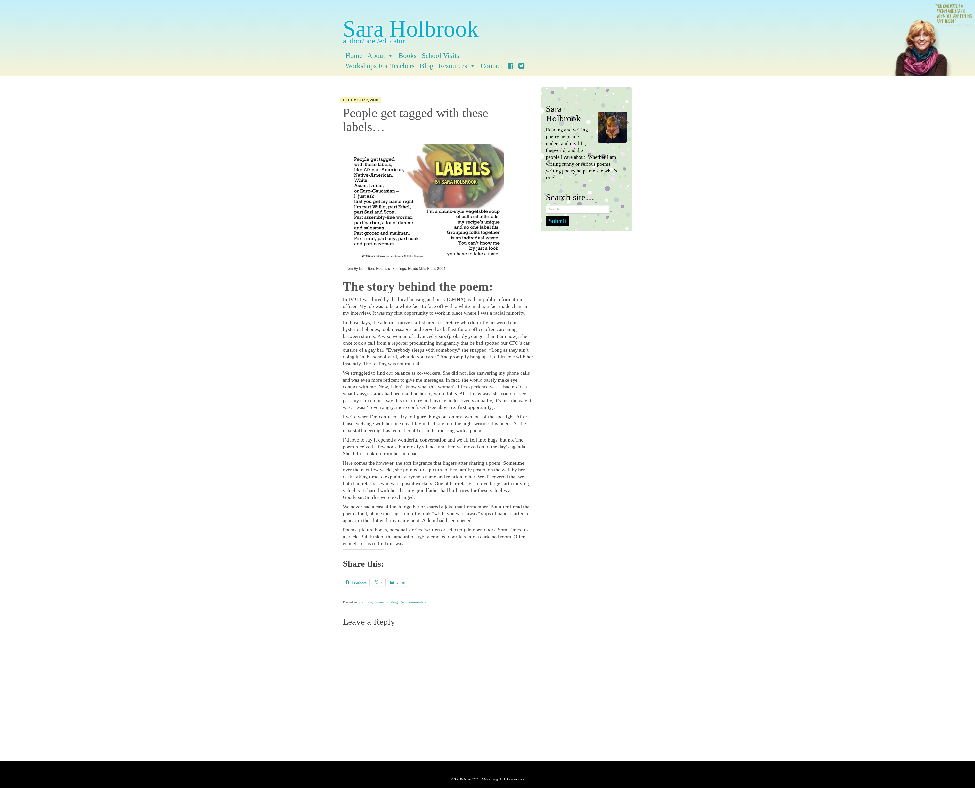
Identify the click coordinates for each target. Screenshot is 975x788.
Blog (426, 66)
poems (379, 602)
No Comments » (414, 602)
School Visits (440, 55)
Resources (452, 66)
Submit (557, 221)
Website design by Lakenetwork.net (503, 779)
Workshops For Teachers (380, 66)
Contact (491, 66)
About (376, 55)
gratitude (365, 602)
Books (408, 55)
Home (353, 55)
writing (392, 602)
